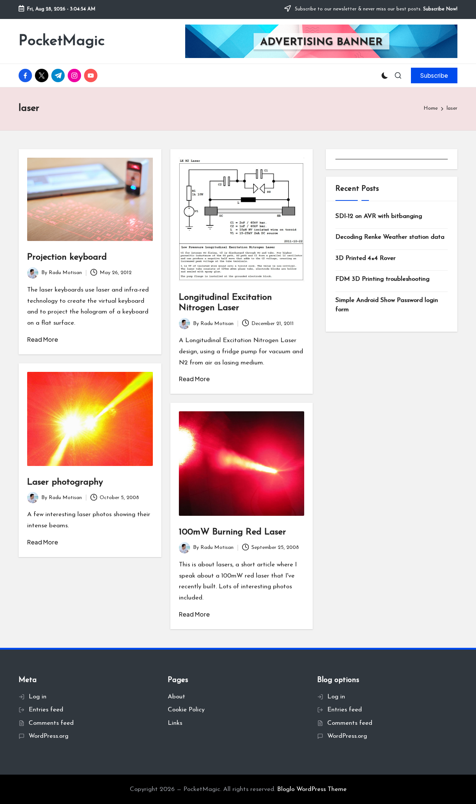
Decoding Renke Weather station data (389, 237)
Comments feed (51, 723)
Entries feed (46, 710)
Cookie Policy (186, 710)
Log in (37, 697)
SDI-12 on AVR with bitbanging (378, 216)
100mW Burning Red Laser (232, 532)
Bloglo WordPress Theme (312, 789)
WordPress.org (48, 736)
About (176, 697)
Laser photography (65, 482)
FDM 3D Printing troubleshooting (382, 279)
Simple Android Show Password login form (386, 305)
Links (175, 723)
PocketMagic (61, 41)
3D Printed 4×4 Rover (365, 258)
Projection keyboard (67, 257)
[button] (434, 75)
